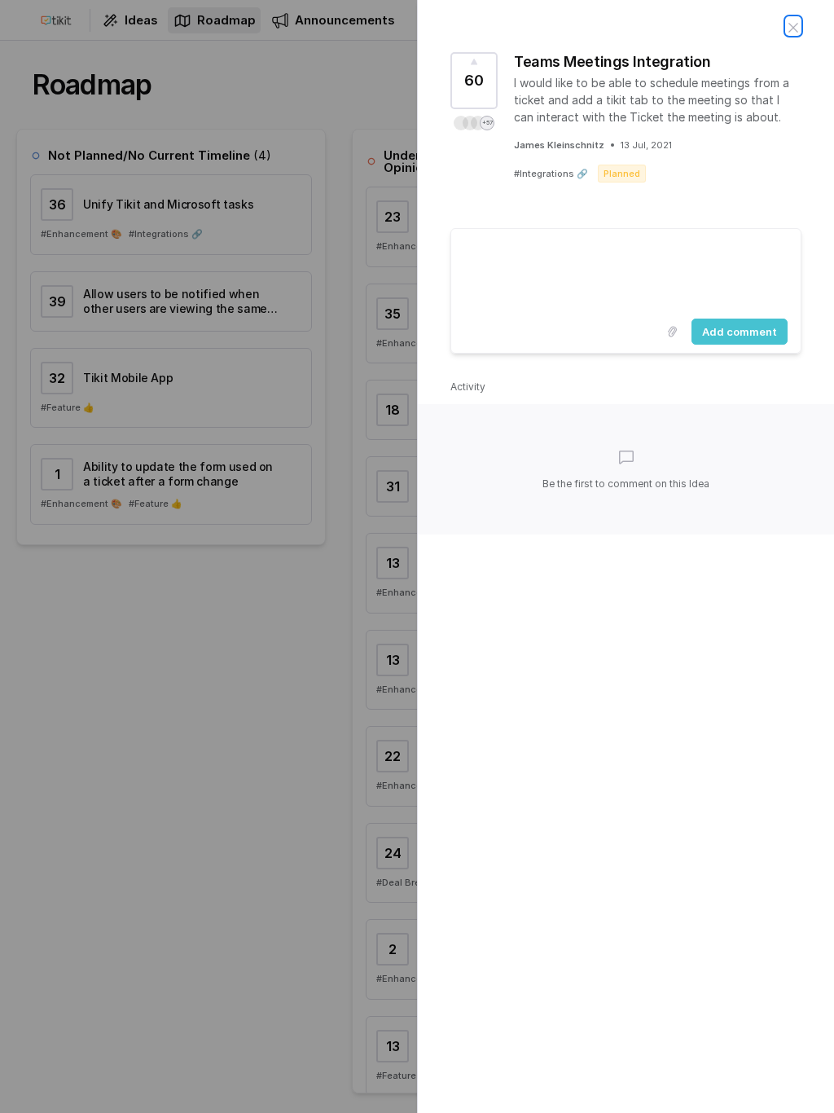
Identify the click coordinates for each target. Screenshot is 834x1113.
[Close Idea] (793, 26)
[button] (474, 123)
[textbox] (626, 270)
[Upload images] (672, 332)
